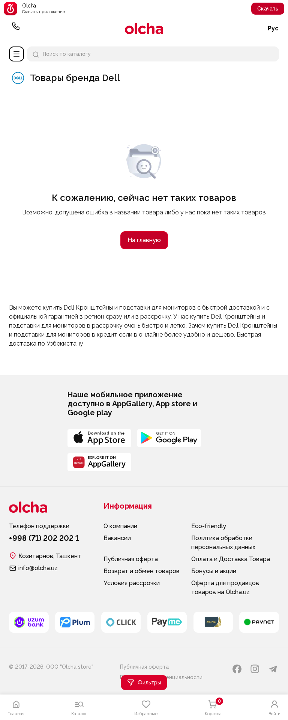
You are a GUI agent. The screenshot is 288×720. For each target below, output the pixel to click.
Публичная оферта (131, 559)
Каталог (16, 53)
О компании (120, 526)
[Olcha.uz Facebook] (237, 669)
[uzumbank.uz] (29, 622)
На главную (144, 240)
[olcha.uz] (144, 28)
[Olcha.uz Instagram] (255, 669)
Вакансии (117, 538)
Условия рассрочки (132, 583)
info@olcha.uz (38, 568)
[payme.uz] (167, 622)
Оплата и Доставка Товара (230, 559)
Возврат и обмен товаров (142, 571)
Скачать (267, 9)
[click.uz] (121, 622)
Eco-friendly (208, 526)
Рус (273, 28)
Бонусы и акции (213, 571)
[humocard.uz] (213, 622)
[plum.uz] (75, 622)
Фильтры (149, 683)
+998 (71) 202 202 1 (15, 28)
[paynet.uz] (259, 622)
